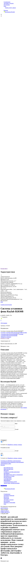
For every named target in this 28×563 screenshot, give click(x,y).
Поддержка (7, 4)
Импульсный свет (8, 469)
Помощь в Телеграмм (9, 502)
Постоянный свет (8, 467)
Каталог (6, 10)
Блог (5, 6)
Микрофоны (7, 480)
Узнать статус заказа (10, 7)
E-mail (16, 429)
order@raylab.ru (5, 510)
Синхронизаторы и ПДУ (10, 481)
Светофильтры (8, 479)
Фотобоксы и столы (9, 476)
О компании (7, 2)
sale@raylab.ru (4, 508)
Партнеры (6, 498)
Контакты (6, 497)
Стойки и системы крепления (12, 472)
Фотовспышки (8, 477)
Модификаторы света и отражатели (13, 474)
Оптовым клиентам (9, 495)
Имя (16, 423)
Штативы (6, 470)
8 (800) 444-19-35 (5, 512)
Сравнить (4, 317)
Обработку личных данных (14, 444)
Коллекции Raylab (10, 12)
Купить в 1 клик (5, 338)
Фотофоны (6, 473)
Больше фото (4, 268)
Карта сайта (8, 463)
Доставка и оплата (9, 3)
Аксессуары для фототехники (12, 483)
